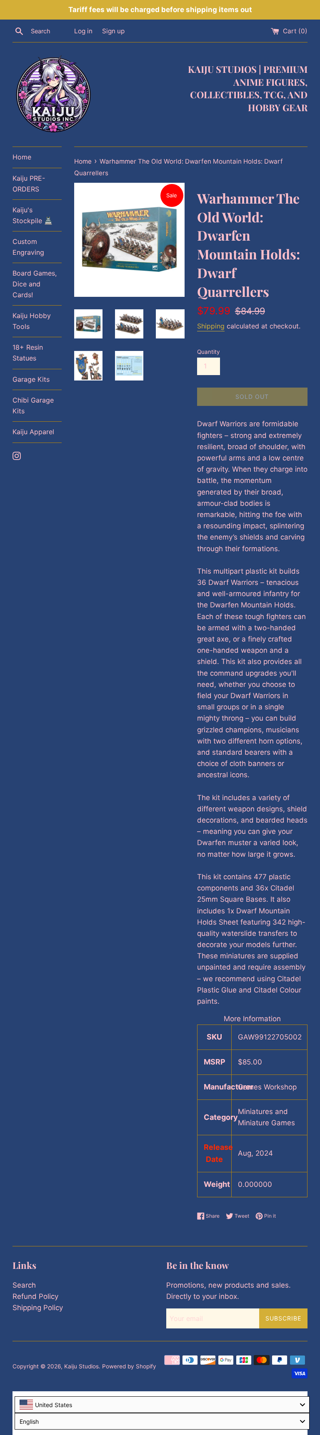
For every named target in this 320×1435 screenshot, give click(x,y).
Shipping (211, 326)
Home (21, 157)
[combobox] (162, 1404)
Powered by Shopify (129, 1366)
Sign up (113, 31)
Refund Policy (35, 1296)
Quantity (208, 351)
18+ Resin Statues (27, 352)
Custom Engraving (28, 246)
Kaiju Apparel (33, 432)
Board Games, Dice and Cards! (34, 283)
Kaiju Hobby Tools (31, 321)
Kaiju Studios (81, 1366)
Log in (83, 31)
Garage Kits (31, 379)
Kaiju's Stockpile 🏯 (32, 215)
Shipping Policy (37, 1307)
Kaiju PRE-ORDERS (28, 183)
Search (24, 1285)
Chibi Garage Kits (33, 405)
